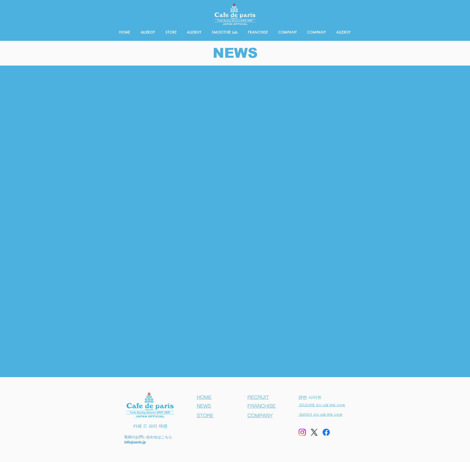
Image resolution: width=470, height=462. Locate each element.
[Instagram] (302, 432)
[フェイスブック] (326, 432)
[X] (314, 432)
